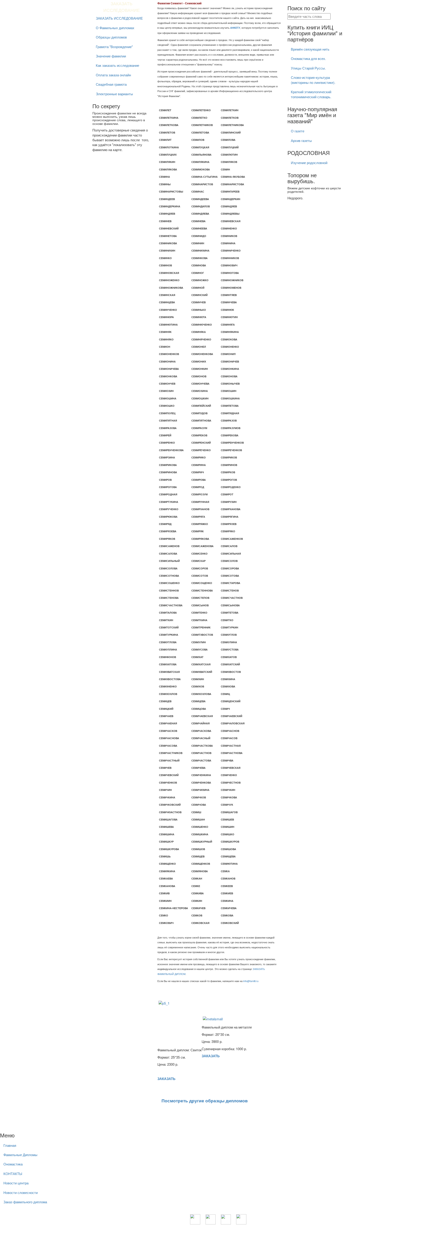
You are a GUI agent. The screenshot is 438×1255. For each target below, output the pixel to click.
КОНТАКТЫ (12, 1173)
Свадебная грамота (111, 84)
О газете (297, 131)
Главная (9, 1145)
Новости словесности (20, 1192)
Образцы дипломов (111, 37)
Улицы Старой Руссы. (308, 68)
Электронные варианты (114, 93)
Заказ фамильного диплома (25, 1201)
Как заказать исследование (117, 65)
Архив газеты (301, 140)
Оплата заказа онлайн (113, 74)
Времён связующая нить (310, 49)
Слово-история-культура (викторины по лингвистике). (313, 80)
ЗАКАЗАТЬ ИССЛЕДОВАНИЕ (119, 18)
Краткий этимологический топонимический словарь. (311, 94)
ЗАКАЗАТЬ (166, 1078)
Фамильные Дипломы (20, 1154)
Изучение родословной (309, 162)
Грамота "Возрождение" (114, 46)
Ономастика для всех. (308, 58)
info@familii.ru (250, 981)
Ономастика (13, 1164)
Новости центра (16, 1182)
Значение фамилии (111, 56)
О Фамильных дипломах (115, 27)
